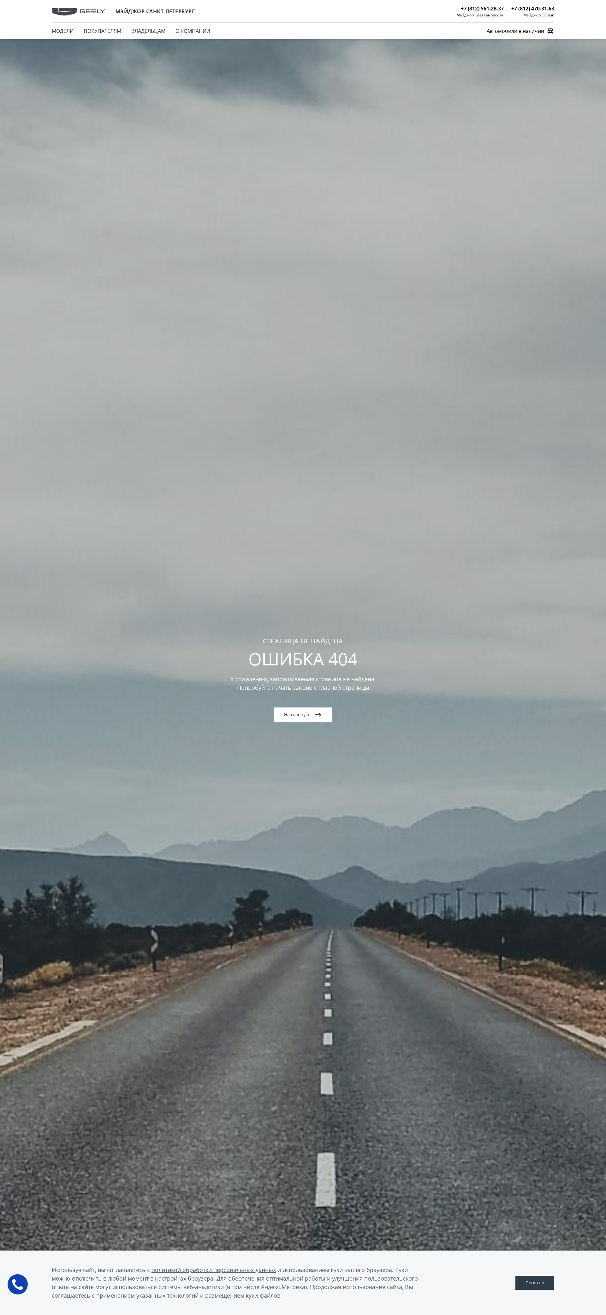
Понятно (535, 1283)
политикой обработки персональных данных (214, 1270)
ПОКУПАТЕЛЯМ (102, 30)
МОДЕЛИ (63, 30)
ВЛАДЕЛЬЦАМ (148, 30)
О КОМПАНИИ (192, 30)
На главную (296, 715)
